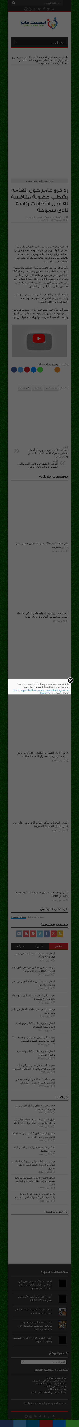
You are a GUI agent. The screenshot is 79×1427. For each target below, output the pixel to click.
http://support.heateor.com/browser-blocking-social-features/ (41, 691)
